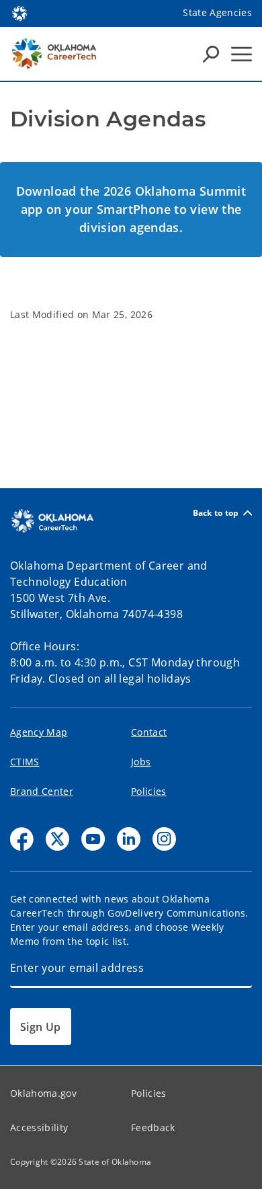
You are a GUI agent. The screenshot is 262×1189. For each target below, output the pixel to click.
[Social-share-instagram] (164, 839)
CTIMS (25, 761)
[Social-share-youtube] (93, 839)
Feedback (153, 1127)
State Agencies (217, 12)
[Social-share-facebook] (22, 839)
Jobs (140, 761)
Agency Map (38, 732)
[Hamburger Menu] (241, 54)
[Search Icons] (211, 53)
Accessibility (39, 1127)
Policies (149, 791)
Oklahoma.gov (43, 1093)
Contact (149, 732)
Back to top (216, 512)
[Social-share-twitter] (57, 839)
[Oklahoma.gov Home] (19, 12)
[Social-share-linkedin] (128, 839)
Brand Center (41, 791)
